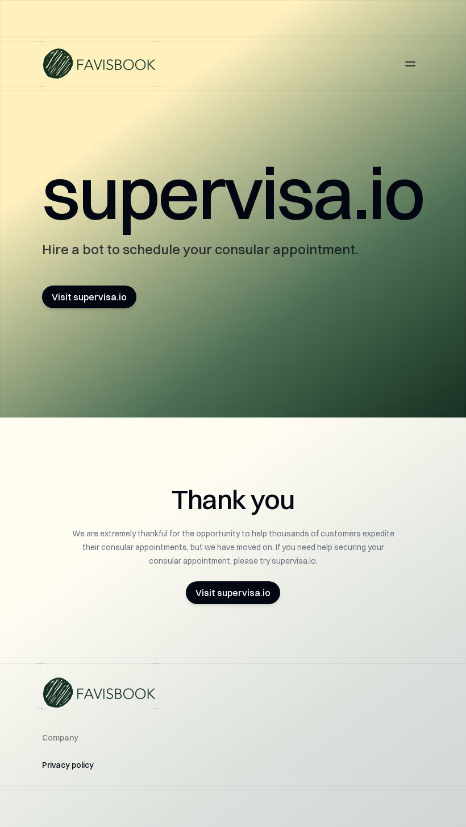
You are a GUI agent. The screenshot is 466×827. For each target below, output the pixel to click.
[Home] (99, 63)
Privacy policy (68, 765)
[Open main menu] (410, 63)
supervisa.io (233, 192)
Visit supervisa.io (89, 297)
